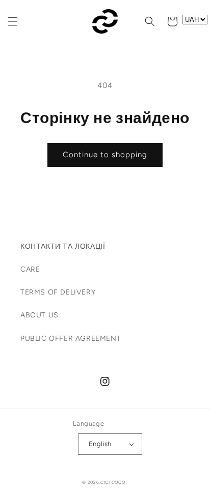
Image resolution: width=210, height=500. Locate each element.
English (100, 444)
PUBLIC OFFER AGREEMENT (70, 338)
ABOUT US (39, 315)
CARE (30, 269)
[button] (13, 21)
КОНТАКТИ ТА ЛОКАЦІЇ (62, 246)
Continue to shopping (105, 154)
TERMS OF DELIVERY (57, 292)
